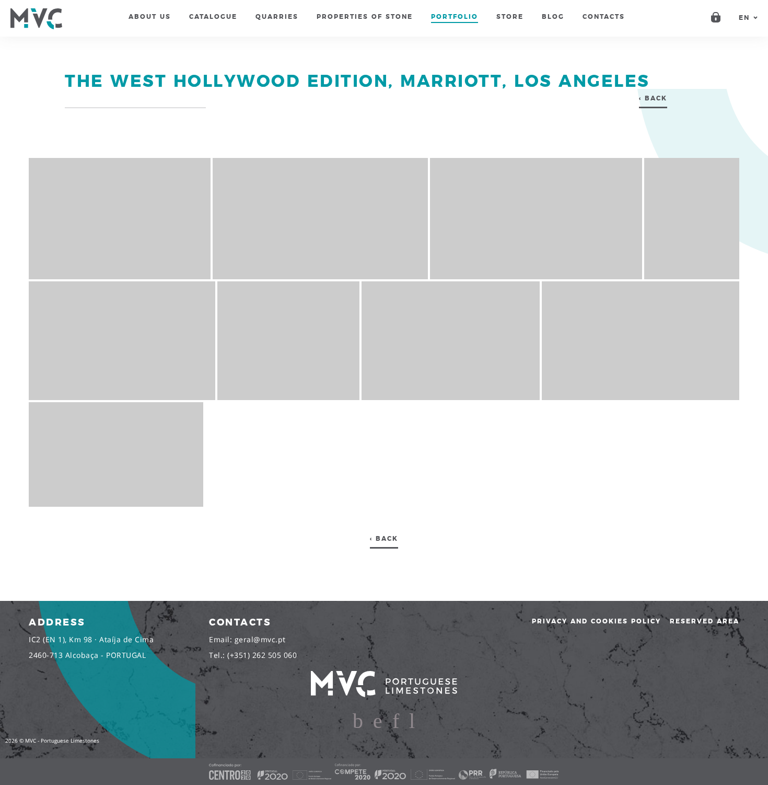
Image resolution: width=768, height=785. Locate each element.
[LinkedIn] (395, 721)
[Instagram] (377, 721)
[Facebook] (358, 721)
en (744, 18)
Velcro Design (750, 740)
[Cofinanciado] (384, 772)
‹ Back (653, 98)
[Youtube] (412, 721)
